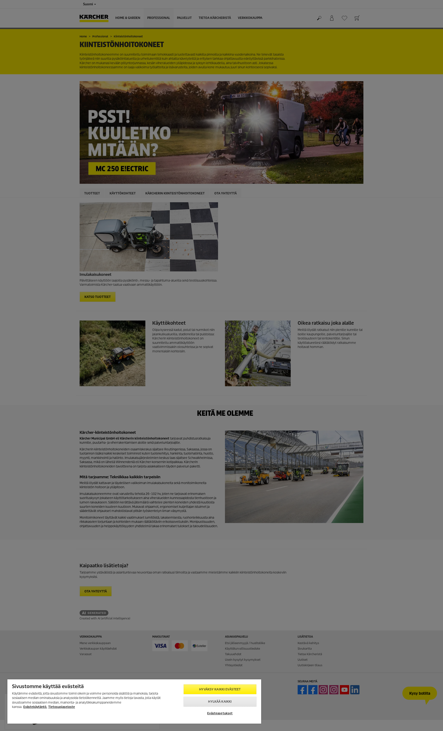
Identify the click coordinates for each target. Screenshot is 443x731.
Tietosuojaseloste (61, 707)
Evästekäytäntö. (35, 707)
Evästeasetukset (220, 713)
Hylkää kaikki (220, 702)
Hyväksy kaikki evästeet (220, 689)
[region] (134, 701)
